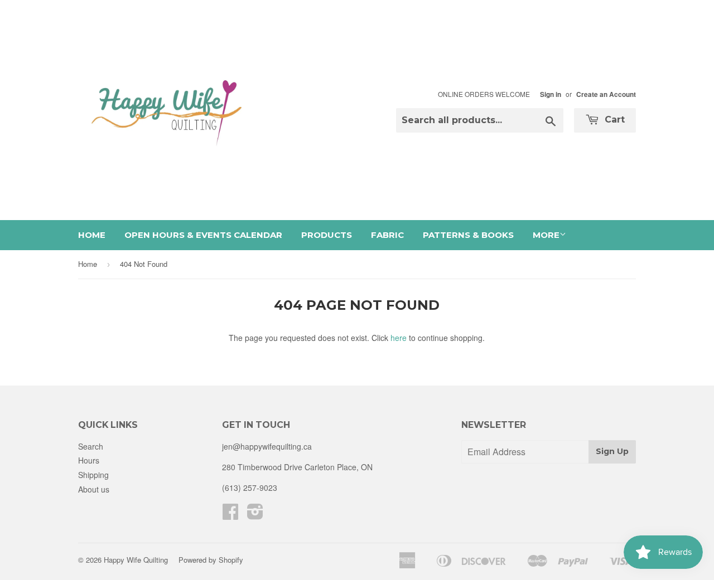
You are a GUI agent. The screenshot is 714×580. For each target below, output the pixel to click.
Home (91, 235)
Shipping (93, 474)
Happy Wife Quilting (136, 559)
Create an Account (606, 94)
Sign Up (612, 451)
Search (90, 446)
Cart (613, 119)
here (398, 337)
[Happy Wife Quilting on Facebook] (230, 514)
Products (326, 235)
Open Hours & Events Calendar (203, 235)
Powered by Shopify (210, 559)
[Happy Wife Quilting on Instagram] (255, 514)
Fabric (387, 235)
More (546, 235)
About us (93, 489)
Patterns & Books (468, 235)
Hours (88, 460)
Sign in (550, 94)
